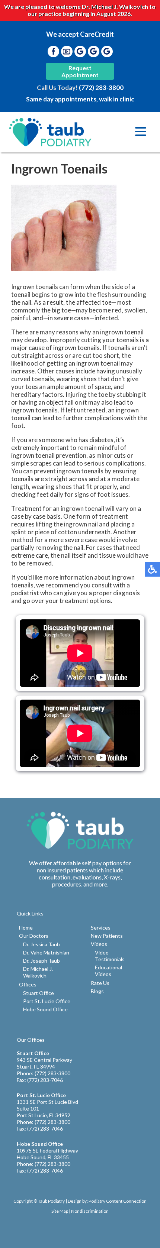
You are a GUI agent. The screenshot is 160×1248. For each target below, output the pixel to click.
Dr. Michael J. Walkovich (38, 972)
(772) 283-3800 (101, 87)
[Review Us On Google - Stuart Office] (80, 51)
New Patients (107, 936)
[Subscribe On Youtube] (66, 51)
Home (26, 927)
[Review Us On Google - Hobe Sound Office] (107, 51)
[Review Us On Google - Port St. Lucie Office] (93, 51)
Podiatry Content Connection (118, 1201)
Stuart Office (38, 993)
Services (101, 927)
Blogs (97, 991)
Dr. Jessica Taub (41, 944)
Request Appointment (80, 71)
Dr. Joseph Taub (41, 960)
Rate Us (100, 983)
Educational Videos (108, 970)
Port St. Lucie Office (46, 1001)
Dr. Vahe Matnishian (46, 952)
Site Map (59, 1211)
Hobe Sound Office (45, 1009)
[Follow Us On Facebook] (53, 51)
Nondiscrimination (90, 1211)
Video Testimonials (110, 955)
